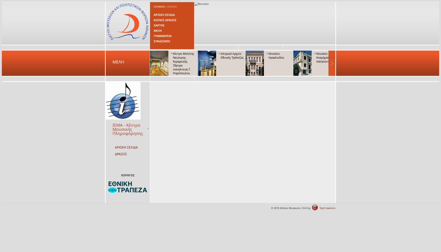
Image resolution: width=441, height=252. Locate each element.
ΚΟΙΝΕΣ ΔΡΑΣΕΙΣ (165, 20)
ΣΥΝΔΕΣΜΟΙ (162, 41)
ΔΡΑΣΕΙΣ (121, 154)
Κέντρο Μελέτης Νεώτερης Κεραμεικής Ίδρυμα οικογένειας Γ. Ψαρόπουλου (183, 63)
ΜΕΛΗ (158, 31)
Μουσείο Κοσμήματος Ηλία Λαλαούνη (327, 57)
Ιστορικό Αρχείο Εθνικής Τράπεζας (232, 56)
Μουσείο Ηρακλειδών (276, 56)
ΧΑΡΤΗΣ (159, 25)
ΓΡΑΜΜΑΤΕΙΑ (163, 36)
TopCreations (327, 208)
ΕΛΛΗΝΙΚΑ (158, 6)
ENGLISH (172, 6)
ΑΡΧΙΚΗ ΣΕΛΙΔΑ (164, 15)
